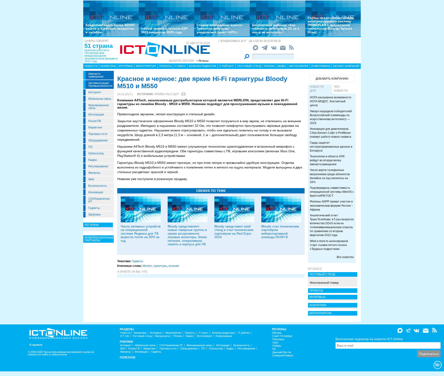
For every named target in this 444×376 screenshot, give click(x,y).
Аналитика (108, 66)
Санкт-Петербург (282, 336)
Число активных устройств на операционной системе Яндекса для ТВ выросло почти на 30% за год (140, 233)
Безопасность (97, 185)
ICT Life (124, 336)
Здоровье (94, 214)
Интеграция (96, 114)
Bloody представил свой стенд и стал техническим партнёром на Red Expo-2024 (233, 231)
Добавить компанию (332, 78)
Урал (275, 342)
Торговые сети (97, 134)
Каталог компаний (346, 66)
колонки (174, 265)
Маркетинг (95, 127)
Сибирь (276, 346)
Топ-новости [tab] (341, 88)
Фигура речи (162, 336)
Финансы (94, 172)
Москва (276, 333)
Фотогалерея (299, 66)
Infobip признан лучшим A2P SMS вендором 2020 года (164, 30)
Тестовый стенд (249, 66)
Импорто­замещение (96, 75)
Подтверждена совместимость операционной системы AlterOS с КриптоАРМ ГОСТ (332, 191)
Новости (91, 66)
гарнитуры (160, 265)
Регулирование (98, 166)
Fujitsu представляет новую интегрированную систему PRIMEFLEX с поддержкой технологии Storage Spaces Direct (331, 25)
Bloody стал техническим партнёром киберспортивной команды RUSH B (280, 231)
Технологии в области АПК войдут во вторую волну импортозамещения (327, 160)
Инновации (95, 192)
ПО (90, 147)
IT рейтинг (226, 66)
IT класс (180, 66)
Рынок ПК (94, 121)
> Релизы (202, 60)
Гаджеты (94, 208)
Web (91, 179)
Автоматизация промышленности (100, 84)
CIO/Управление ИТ (99, 200)
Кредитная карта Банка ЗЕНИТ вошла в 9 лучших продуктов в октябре (110, 28)
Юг (274, 349)
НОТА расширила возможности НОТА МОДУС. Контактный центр (330, 101)
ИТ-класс (315, 268)
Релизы (269, 66)
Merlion (147, 265)
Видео (282, 66)
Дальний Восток (281, 352)
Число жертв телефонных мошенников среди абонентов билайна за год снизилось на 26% (330, 175)
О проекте (35, 345)
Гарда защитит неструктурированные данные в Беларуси (331, 146)
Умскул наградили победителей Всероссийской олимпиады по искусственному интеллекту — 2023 (331, 117)
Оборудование (98, 140)
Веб (122, 348)
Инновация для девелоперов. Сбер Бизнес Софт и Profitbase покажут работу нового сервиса (330, 132)
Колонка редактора (202, 66)
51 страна (98, 45)
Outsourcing (96, 153)
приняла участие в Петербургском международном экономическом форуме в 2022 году (100, 56)
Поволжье (278, 339)
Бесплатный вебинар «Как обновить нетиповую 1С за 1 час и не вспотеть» (275, 28)
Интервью (126, 66)
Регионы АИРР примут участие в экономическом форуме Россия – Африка (331, 205)
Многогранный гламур (324, 282)
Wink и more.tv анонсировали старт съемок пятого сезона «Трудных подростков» (329, 245)
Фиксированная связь (98, 106)
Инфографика (320, 66)
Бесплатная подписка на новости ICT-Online (369, 339)
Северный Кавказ (282, 355)
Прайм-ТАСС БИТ (166, 94)
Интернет (94, 92)
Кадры (92, 159)
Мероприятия (146, 66)
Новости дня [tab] (317, 88)
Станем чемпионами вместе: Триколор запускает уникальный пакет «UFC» (220, 28)
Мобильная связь (99, 98)
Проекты (165, 66)
